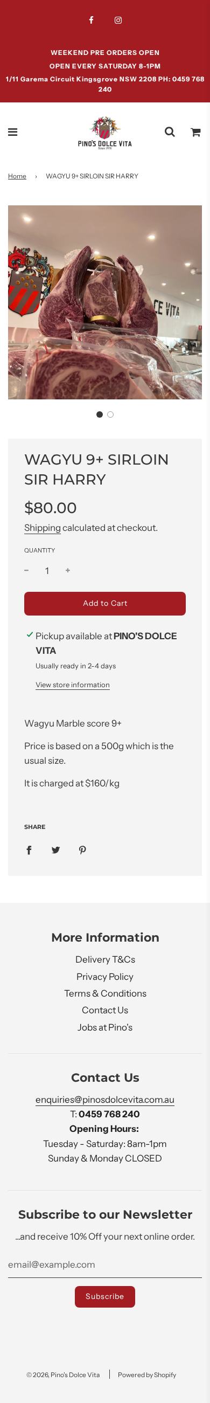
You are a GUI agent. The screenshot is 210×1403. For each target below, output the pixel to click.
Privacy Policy (105, 976)
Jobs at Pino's (105, 1027)
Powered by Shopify (147, 1375)
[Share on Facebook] (28, 849)
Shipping (42, 527)
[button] (99, 414)
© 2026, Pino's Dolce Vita (63, 1375)
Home (17, 176)
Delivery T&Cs (105, 959)
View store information (73, 684)
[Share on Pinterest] (82, 849)
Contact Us (105, 1010)
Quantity (39, 550)
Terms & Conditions (105, 993)
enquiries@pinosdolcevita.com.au (105, 1099)
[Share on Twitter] (55, 849)
